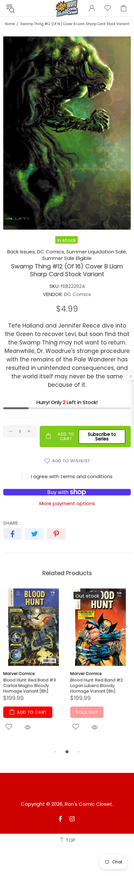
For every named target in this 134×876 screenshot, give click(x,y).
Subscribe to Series (102, 436)
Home (10, 23)
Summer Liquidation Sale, (96, 252)
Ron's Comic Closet (88, 804)
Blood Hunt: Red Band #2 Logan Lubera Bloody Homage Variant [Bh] (96, 685)
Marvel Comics (19, 673)
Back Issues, (21, 252)
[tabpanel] (33, 668)
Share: (11, 523)
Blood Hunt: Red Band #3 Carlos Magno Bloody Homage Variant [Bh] (29, 685)
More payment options (67, 503)
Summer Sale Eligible (67, 258)
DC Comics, (51, 252)
